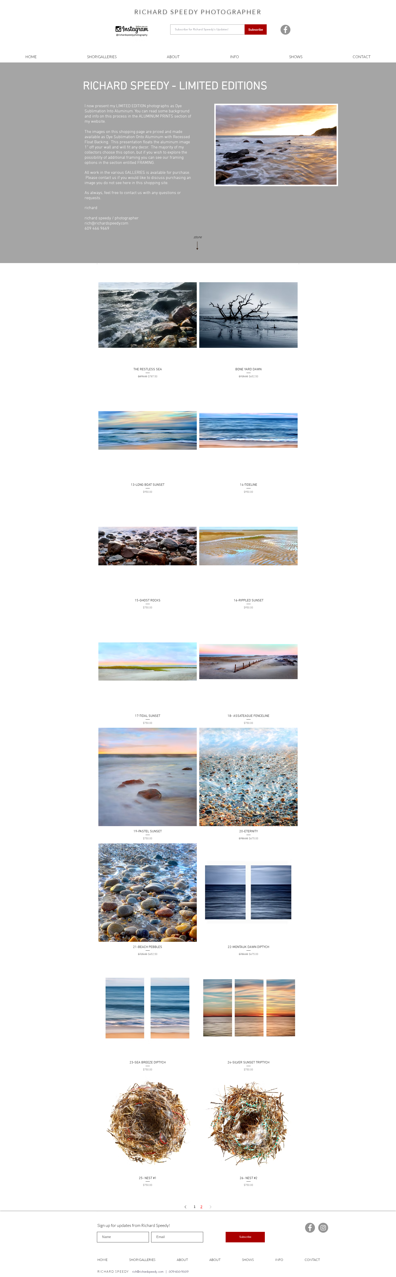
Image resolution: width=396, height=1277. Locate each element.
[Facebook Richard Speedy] (285, 30)
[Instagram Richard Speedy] (323, 1228)
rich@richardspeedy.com (106, 223)
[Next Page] (210, 1207)
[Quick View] (147, 315)
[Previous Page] (185, 1207)
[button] (102, 57)
